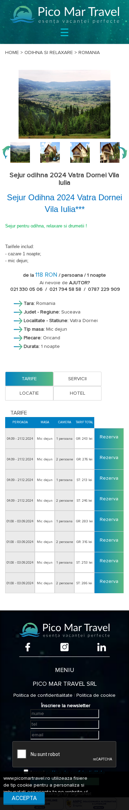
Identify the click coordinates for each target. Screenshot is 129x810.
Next (122, 152)
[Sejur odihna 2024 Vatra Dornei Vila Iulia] (64, 104)
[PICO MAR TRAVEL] (64, 14)
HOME (12, 52)
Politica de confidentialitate (43, 695)
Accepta (24, 798)
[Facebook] (27, 647)
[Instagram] (64, 647)
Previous (7, 152)
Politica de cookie (96, 695)
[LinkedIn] (101, 647)
